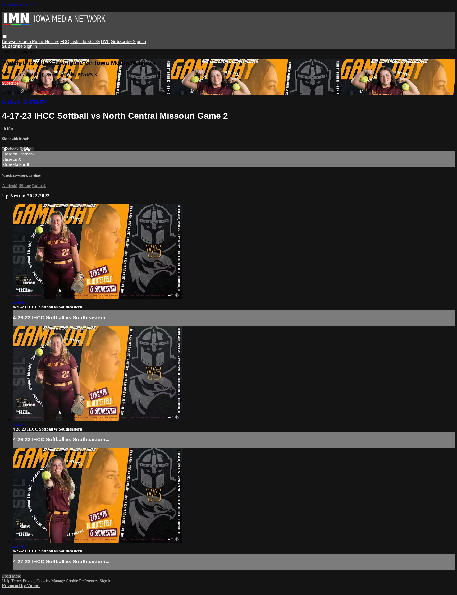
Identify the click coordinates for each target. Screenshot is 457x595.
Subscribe (10, 83)
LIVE (105, 41)
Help (6, 581)
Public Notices (45, 41)
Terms (17, 581)
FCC (64, 41)
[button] (5, 36)
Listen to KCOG (85, 41)
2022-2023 (38, 196)
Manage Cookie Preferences (75, 581)
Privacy (29, 581)
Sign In (30, 46)
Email (29, 149)
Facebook (11, 149)
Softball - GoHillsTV (24, 102)
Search (24, 41)
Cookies (43, 581)
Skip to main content (19, 4)
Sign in (139, 41)
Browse (9, 41)
